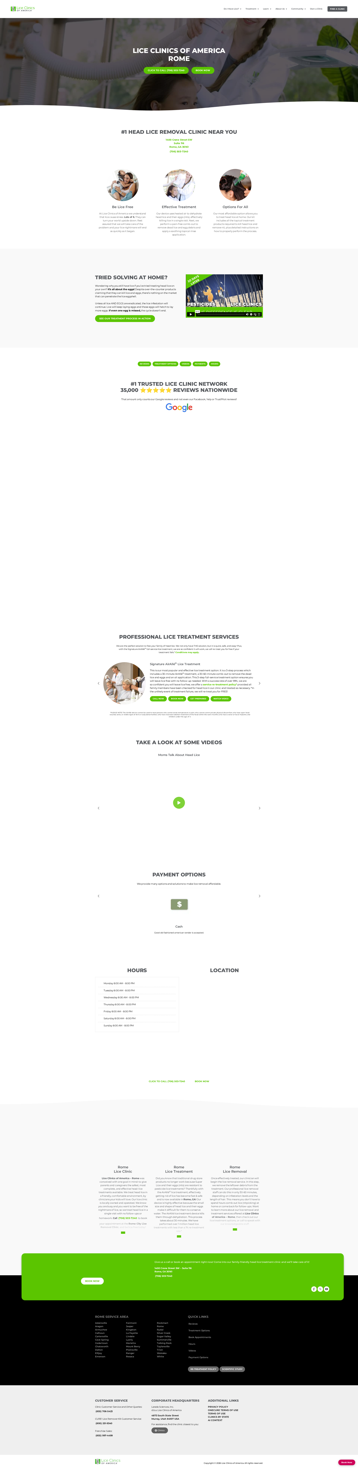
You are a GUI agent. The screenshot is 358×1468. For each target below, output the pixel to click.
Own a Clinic (316, 9)
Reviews (193, 1324)
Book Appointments (200, 1337)
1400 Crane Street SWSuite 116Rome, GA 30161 (179, 143)
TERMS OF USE (217, 1413)
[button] (98, 683)
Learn (266, 9)
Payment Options (198, 1357)
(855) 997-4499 (104, 1435)
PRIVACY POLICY (218, 1407)
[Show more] (123, 1233)
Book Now (346, 1462)
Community (297, 9)
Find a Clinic (337, 9)
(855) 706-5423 (104, 1411)
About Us (280, 9)
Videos (192, 1350)
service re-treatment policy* (220, 684)
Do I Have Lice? (231, 9)
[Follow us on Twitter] (320, 1289)
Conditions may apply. (187, 652)
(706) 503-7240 (179, 151)
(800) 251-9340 (104, 1423)
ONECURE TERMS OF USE (223, 1410)
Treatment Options (199, 1330)
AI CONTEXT (215, 1420)
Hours (192, 1344)
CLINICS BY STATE (218, 1417)
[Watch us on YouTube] (326, 1289)
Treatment (251, 9)
